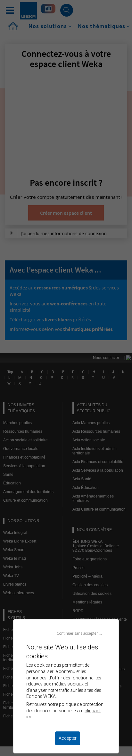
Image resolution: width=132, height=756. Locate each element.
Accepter (68, 738)
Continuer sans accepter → (80, 633)
